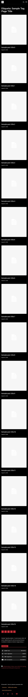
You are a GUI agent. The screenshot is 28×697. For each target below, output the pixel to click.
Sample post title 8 (8, 355)
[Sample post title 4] (14, 183)
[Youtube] (17, 694)
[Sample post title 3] (14, 145)
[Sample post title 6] (14, 260)
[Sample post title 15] (14, 606)
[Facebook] (3, 694)
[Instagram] (8, 694)
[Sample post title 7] (14, 299)
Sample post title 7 (8, 317)
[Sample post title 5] (14, 222)
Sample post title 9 (8, 393)
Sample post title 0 (8, 47)
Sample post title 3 (8, 163)
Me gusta (23, 650)
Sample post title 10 (8, 432)
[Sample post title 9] (14, 376)
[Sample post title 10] (14, 414)
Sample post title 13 (8, 547)
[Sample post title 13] (14, 530)
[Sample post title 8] (14, 337)
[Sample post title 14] (14, 568)
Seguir (24, 653)
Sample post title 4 (8, 201)
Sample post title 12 (8, 509)
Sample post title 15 (8, 624)
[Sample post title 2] (14, 107)
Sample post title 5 (8, 240)
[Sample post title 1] (14, 68)
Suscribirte (23, 659)
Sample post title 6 (8, 278)
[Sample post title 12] (14, 491)
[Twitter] (12, 694)
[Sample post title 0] (14, 30)
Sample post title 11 (8, 470)
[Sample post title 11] (14, 453)
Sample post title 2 (8, 124)
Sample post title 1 (8, 86)
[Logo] (2, 2)
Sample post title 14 (8, 586)
